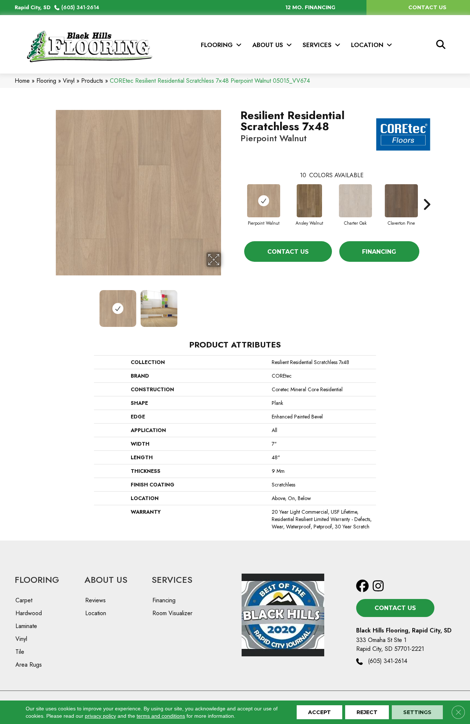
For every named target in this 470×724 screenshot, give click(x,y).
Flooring (46, 80)
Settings (417, 712)
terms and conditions (161, 716)
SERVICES (172, 579)
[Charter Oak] (355, 200)
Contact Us (288, 251)
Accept (319, 712)
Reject (367, 712)
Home (22, 80)
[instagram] (380, 586)
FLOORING (37, 579)
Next (225, 304)
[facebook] (364, 586)
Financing (379, 251)
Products (92, 80)
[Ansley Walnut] (309, 200)
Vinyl (69, 80)
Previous (50, 304)
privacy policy (100, 716)
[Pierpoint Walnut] (263, 200)
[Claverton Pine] (401, 200)
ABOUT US (105, 579)
